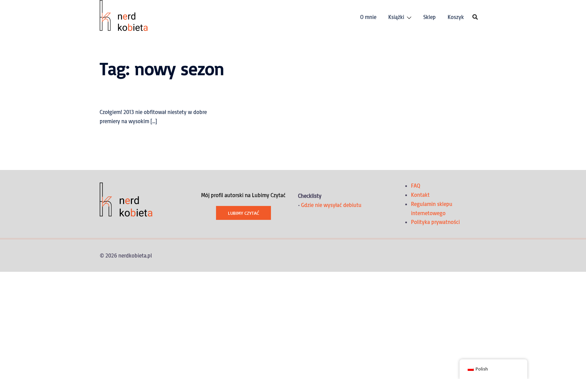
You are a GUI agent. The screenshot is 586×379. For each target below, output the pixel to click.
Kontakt (420, 194)
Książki (396, 17)
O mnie (368, 17)
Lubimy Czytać (243, 213)
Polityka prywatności (435, 222)
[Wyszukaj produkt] (475, 17)
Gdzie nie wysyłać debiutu (331, 205)
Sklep (429, 17)
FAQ (415, 185)
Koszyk (456, 17)
